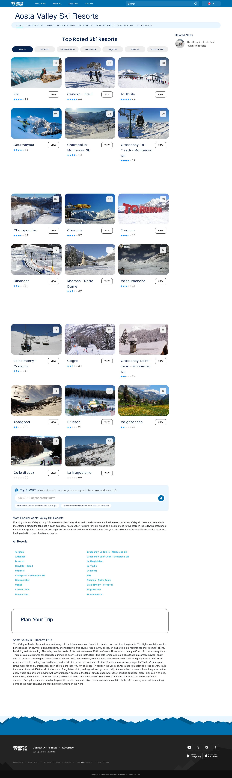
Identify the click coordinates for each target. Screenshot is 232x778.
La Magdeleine (95, 561)
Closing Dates (105, 25)
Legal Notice (18, 762)
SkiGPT (89, 3)
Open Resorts (66, 25)
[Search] (195, 3)
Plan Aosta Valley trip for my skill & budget (37, 505)
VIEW (53, 94)
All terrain (44, 49)
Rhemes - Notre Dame (99, 579)
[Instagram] (206, 747)
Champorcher (22, 579)
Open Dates (86, 25)
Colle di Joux (22, 589)
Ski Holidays (126, 25)
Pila (89, 575)
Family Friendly (67, 49)
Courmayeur (21, 594)
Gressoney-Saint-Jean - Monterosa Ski (108, 556)
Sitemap (68, 762)
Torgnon (19, 551)
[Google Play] (194, 755)
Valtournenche (94, 594)
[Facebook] (215, 747)
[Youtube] (189, 747)
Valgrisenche (94, 589)
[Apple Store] (211, 755)
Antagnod (20, 556)
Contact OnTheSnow (45, 747)
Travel (57, 3)
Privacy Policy (33, 762)
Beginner (113, 49)
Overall (22, 49)
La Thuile (92, 565)
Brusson (19, 561)
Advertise (68, 747)
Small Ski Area (157, 49)
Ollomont (92, 570)
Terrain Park (90, 49)
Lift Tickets (145, 25)
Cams (50, 25)
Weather (40, 3)
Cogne (18, 584)
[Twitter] (198, 747)
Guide (19, 25)
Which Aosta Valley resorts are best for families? (86, 505)
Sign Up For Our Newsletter (44, 751)
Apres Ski (135, 49)
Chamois (20, 570)
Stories (73, 3)
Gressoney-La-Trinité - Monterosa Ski (107, 551)
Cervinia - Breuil (24, 565)
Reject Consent (103, 762)
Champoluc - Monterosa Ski (30, 575)
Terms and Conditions (51, 762)
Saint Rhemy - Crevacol (100, 584)
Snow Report (35, 25)
